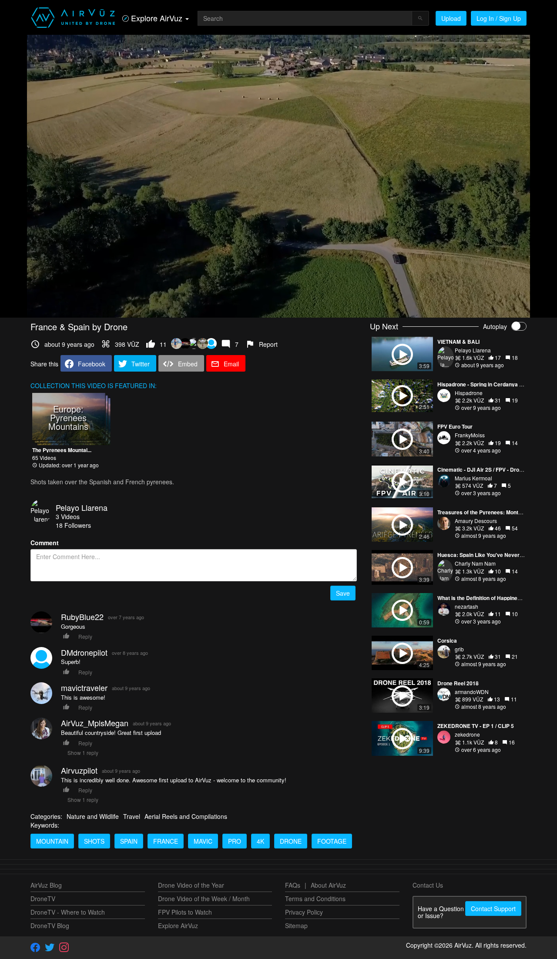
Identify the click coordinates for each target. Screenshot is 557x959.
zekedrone (467, 734)
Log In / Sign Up (498, 18)
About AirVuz (328, 885)
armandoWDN (472, 691)
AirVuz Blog (46, 885)
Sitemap (296, 925)
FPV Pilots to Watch (185, 912)
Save (343, 593)
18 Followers (73, 525)
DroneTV (42, 898)
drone (291, 841)
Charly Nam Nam (475, 563)
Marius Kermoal (473, 478)
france (165, 841)
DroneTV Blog (49, 925)
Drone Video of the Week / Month (204, 898)
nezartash (466, 606)
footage (331, 841)
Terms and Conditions (315, 898)
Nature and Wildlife (93, 816)
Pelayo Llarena (81, 507)
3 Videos (68, 516)
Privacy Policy (304, 912)
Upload (451, 18)
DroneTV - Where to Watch (67, 912)
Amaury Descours (476, 520)
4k (260, 841)
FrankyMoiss (470, 435)
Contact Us (428, 885)
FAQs (292, 885)
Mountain (52, 841)
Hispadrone (469, 392)
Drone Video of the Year (191, 885)
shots (94, 841)
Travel (131, 816)
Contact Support (493, 908)
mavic (203, 841)
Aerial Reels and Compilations (185, 816)
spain (129, 841)
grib (459, 649)
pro (234, 841)
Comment (44, 542)
